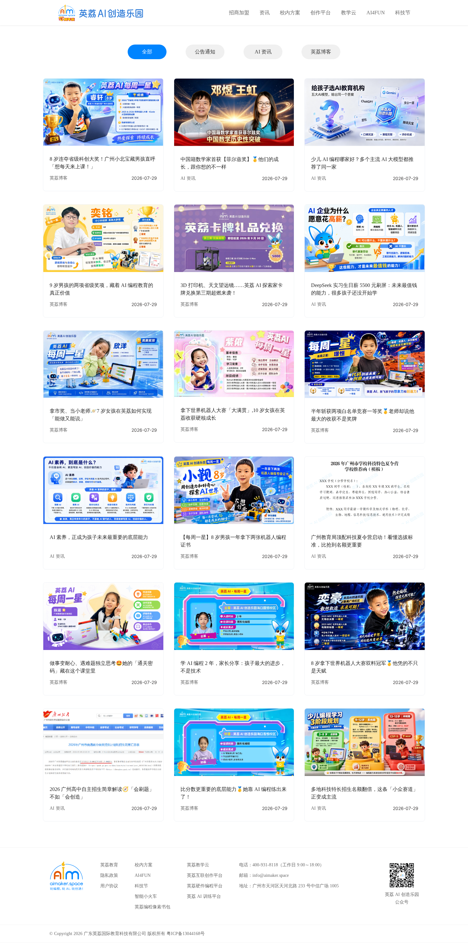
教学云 (348, 12)
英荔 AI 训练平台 (204, 896)
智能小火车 (146, 896)
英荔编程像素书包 (152, 907)
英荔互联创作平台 (205, 875)
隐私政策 (109, 875)
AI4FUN (375, 12)
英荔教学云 (198, 865)
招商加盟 (239, 12)
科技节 (402, 12)
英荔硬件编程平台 (205, 886)
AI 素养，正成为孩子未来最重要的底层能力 (99, 537)
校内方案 (290, 12)
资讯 (264, 12)
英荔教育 (109, 865)
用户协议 (109, 886)
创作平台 (320, 12)
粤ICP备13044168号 (186, 933)
